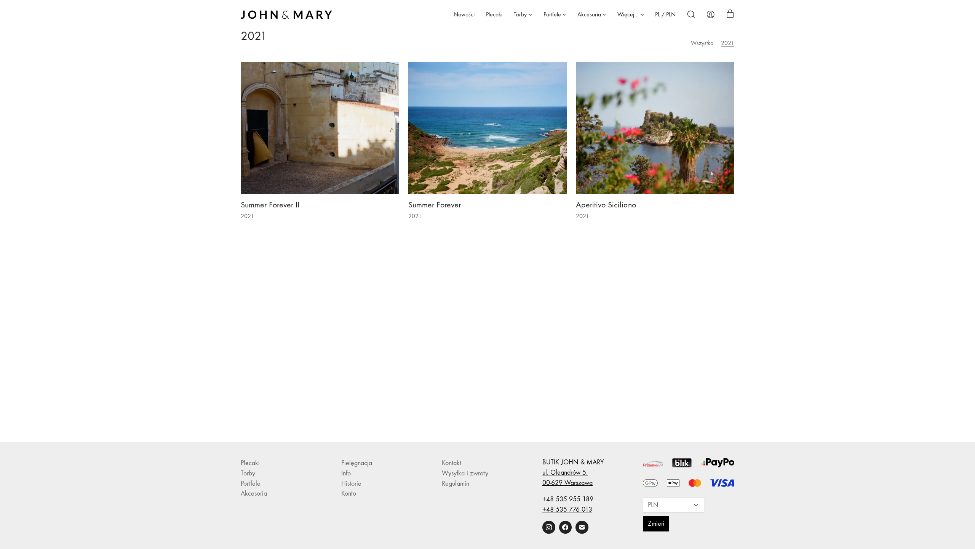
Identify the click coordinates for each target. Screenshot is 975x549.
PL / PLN (665, 14)
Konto (348, 494)
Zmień (656, 524)
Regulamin (455, 484)
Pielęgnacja (356, 463)
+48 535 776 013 (567, 510)
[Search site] (691, 14)
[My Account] (710, 14)
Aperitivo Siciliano (606, 205)
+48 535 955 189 (567, 499)
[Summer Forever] (487, 128)
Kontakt (451, 463)
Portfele (251, 484)
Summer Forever (434, 205)
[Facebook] (565, 527)
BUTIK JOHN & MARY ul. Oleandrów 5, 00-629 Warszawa (573, 472)
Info (346, 473)
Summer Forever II (270, 205)
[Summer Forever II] (320, 128)
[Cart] (730, 14)
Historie (351, 484)
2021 (727, 43)
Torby (248, 473)
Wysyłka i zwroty (465, 473)
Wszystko (702, 43)
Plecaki (250, 463)
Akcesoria (254, 494)
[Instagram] (548, 527)
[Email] (581, 527)
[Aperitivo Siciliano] (655, 128)
